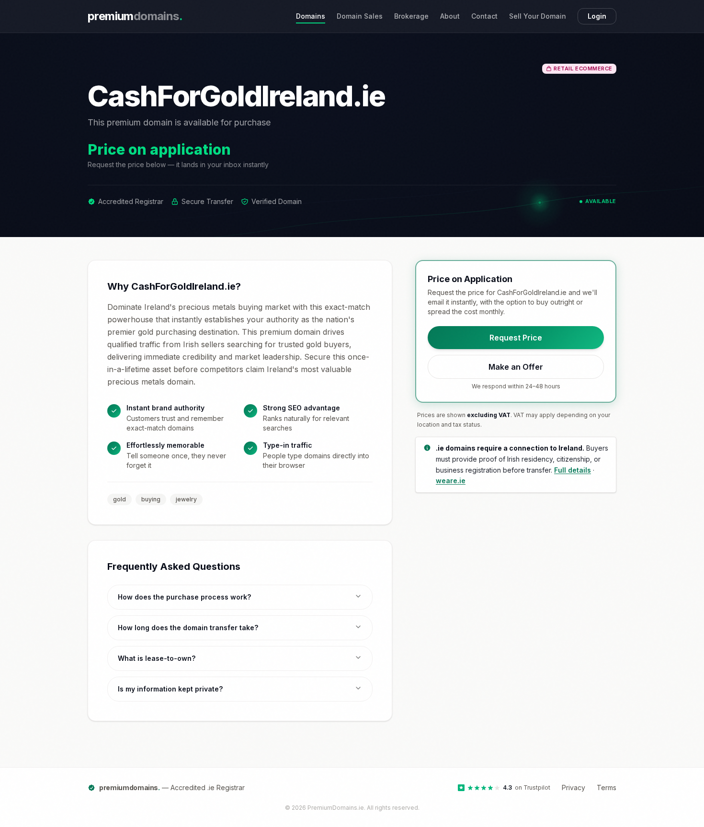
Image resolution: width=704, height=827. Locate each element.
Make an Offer (515, 367)
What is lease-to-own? (156, 658)
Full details (572, 469)
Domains (310, 16)
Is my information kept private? (170, 689)
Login (597, 16)
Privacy (573, 787)
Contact (484, 16)
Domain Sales (360, 16)
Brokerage (411, 16)
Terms (606, 787)
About (450, 16)
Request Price (515, 337)
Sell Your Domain (537, 16)
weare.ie (451, 480)
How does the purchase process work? (184, 597)
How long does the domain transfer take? (188, 627)
